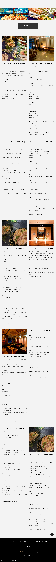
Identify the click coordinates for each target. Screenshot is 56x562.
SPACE (19, 541)
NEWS (30, 541)
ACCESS (44, 541)
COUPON (37, 541)
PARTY (25, 541)
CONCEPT (12, 541)
